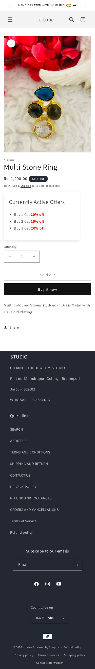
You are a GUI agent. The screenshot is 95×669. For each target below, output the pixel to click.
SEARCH (16, 429)
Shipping (26, 185)
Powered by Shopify (46, 647)
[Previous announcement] (9, 5)
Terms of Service (23, 521)
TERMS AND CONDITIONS (30, 452)
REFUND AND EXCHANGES (31, 498)
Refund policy (21, 532)
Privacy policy (24, 655)
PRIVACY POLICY (23, 486)
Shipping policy (74, 655)
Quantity (10, 246)
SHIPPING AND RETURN (29, 463)
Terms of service (48, 655)
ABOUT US (18, 440)
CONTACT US (20, 475)
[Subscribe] (76, 565)
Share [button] (14, 327)
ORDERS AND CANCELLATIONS (34, 509)
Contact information (50, 662)
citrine (28, 647)
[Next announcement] (85, 5)
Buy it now (47, 289)
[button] (10, 19)
